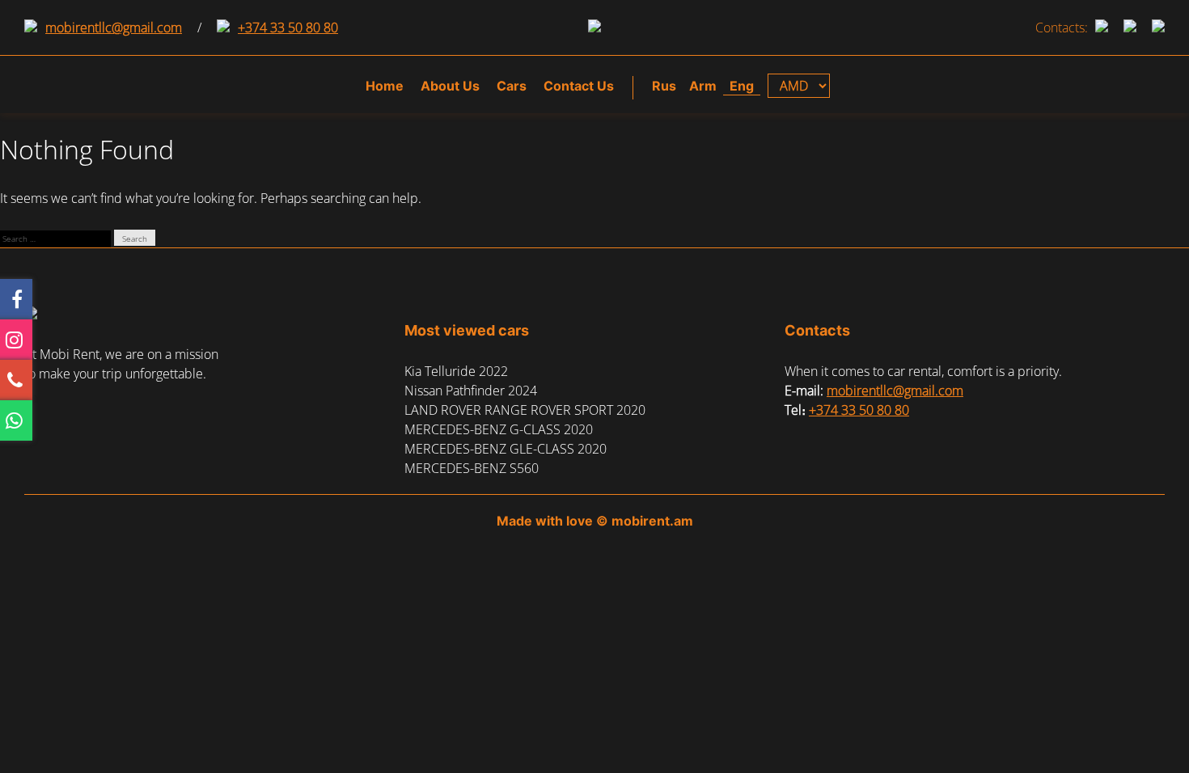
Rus (664, 86)
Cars (512, 86)
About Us (450, 86)
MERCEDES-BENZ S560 (471, 468)
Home (385, 86)
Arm (703, 86)
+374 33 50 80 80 (288, 27)
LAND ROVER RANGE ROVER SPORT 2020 (524, 410)
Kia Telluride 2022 (456, 371)
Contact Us (579, 86)
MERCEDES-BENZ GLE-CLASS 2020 (505, 449)
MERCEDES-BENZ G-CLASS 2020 (498, 429)
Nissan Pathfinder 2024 (470, 390)
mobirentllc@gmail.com (113, 27)
